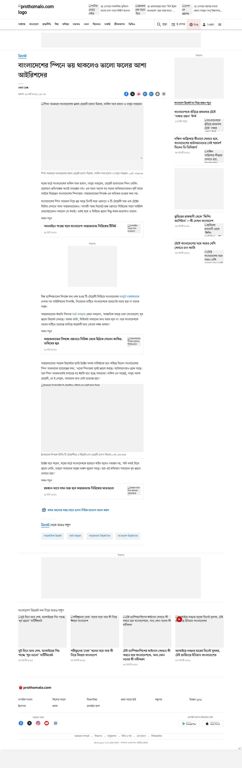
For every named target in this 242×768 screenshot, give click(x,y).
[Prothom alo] (40, 9)
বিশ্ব (56, 24)
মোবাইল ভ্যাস (93, 706)
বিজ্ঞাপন (98, 736)
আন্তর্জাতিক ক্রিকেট (53, 536)
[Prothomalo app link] (189, 724)
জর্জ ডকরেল (79, 314)
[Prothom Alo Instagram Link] (39, 724)
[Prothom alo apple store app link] (213, 724)
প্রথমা (55, 706)
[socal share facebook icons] (127, 96)
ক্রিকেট (22, 56)
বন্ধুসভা (158, 700)
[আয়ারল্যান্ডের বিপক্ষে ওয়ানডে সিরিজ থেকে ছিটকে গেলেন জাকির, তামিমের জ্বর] (134, 341)
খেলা (86, 24)
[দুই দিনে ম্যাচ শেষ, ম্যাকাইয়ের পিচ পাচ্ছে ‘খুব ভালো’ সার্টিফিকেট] (42, 631)
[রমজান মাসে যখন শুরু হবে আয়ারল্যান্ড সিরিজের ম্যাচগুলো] (134, 490)
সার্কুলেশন (111, 736)
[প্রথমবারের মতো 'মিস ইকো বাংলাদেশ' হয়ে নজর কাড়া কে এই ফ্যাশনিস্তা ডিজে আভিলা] (140, 9)
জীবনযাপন (119, 24)
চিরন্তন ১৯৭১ (195, 700)
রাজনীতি (46, 24)
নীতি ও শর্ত (127, 736)
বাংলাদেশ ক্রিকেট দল (128, 536)
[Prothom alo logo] (34, 689)
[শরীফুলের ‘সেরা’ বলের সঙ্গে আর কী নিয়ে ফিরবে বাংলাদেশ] (95, 631)
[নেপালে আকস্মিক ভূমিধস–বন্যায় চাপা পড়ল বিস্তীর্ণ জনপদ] (94, 9)
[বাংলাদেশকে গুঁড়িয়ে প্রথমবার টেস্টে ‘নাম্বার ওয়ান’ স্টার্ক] (214, 125)
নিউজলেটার (156, 736)
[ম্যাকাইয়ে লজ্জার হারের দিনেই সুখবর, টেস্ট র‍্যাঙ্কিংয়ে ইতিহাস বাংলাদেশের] (199, 631)
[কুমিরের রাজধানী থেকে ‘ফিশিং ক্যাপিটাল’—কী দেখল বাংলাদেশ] (214, 229)
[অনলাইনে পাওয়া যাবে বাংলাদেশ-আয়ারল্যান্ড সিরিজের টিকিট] (134, 228)
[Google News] (55, 723)
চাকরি (107, 24)
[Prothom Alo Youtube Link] (48, 724)
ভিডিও (132, 24)
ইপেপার (22, 706)
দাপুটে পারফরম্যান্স (129, 297)
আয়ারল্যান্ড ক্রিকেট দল (99, 536)
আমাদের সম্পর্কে (82, 736)
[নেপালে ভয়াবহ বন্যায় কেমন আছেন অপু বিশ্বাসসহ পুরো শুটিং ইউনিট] (187, 9)
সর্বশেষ (21, 24)
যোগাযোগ (141, 736)
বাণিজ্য (65, 24)
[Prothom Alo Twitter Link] (31, 724)
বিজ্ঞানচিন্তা (92, 700)
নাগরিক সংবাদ (25, 700)
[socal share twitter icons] (133, 96)
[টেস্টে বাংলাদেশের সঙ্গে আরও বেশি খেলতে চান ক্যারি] (214, 256)
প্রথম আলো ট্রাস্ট (128, 700)
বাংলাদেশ (34, 24)
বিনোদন (97, 24)
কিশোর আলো (59, 700)
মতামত (76, 24)
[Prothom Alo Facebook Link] (22, 724)
